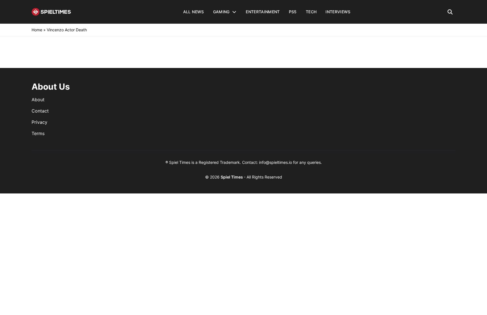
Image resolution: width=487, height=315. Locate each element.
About (38, 99)
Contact (40, 111)
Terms (38, 133)
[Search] (450, 12)
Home (37, 29)
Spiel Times (232, 177)
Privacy (39, 122)
